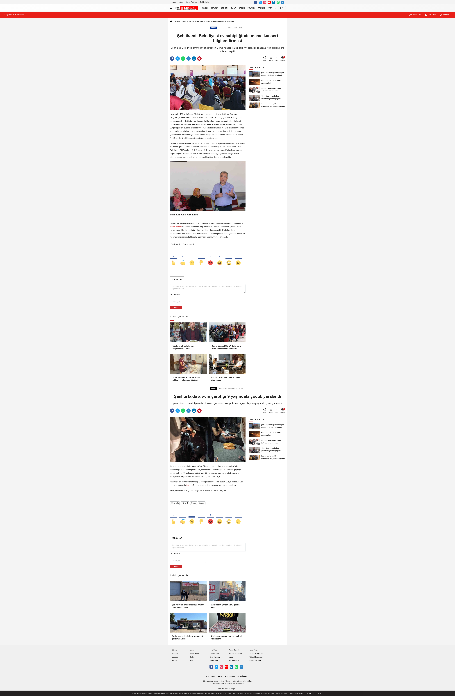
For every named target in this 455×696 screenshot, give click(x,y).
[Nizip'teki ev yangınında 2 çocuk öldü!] (227, 591)
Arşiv (231, 657)
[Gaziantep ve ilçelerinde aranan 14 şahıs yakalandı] (188, 623)
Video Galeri (416, 15)
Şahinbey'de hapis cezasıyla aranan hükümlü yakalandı (188, 606)
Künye (173, 2)
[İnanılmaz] (228, 259)
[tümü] (275, 8)
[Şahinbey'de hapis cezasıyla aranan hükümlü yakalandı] (188, 591)
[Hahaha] (219, 259)
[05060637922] (278, 2)
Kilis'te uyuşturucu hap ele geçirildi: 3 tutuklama (227, 637)
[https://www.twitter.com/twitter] (260, 2)
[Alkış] (182, 259)
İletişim (181, 2)
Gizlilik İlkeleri (204, 2)
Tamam (319, 693)
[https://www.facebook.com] (269, 2)
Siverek (189, 485)
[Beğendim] (173, 259)
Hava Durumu (254, 650)
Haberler (177, 21)
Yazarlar (446, 15)
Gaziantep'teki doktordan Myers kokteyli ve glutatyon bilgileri (186, 378)
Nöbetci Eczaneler (256, 657)
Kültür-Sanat (194, 653)
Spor (270, 8)
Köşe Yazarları (214, 657)
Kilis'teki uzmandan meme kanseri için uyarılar (226, 378)
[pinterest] (199, 58)
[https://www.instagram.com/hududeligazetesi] (264, 2)
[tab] (177, 279)
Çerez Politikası (191, 2)
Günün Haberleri (235, 653)
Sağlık (242, 8)
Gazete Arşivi (234, 660)
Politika (251, 8)
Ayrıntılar (310, 693)
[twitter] (177, 58)
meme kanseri (176, 227)
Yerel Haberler (234, 650)
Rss (207, 676)
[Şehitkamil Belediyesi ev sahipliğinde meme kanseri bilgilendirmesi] (208, 87)
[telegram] (188, 58)
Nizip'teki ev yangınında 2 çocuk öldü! (225, 606)
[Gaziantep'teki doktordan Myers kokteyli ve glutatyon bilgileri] (188, 364)
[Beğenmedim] (201, 259)
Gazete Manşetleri (256, 653)
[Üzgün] (238, 259)
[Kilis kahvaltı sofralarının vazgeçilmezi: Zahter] (188, 332)
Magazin (261, 8)
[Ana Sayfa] (171, 21)
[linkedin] (194, 58)
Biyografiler (213, 660)
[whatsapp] (183, 58)
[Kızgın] (210, 259)
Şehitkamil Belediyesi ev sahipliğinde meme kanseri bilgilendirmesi (211, 21)
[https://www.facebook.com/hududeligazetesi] (255, 2)
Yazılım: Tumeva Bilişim (227, 689)
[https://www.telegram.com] (282, 2)
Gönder (176, 307)
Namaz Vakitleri (255, 660)
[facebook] (172, 58)
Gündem (205, 8)
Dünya (233, 8)
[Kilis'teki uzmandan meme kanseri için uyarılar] (227, 364)
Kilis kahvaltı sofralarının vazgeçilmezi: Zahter (183, 347)
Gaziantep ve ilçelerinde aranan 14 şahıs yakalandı (187, 637)
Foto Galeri (431, 15)
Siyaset (214, 8)
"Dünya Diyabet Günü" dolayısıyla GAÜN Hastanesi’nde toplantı (226, 347)
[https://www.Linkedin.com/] (273, 2)
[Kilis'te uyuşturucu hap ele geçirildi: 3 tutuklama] (227, 623)
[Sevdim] (192, 259)
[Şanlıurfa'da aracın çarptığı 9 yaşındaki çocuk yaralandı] (208, 439)
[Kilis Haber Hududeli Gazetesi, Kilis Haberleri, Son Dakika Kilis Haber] (186, 8)
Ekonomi (224, 8)
